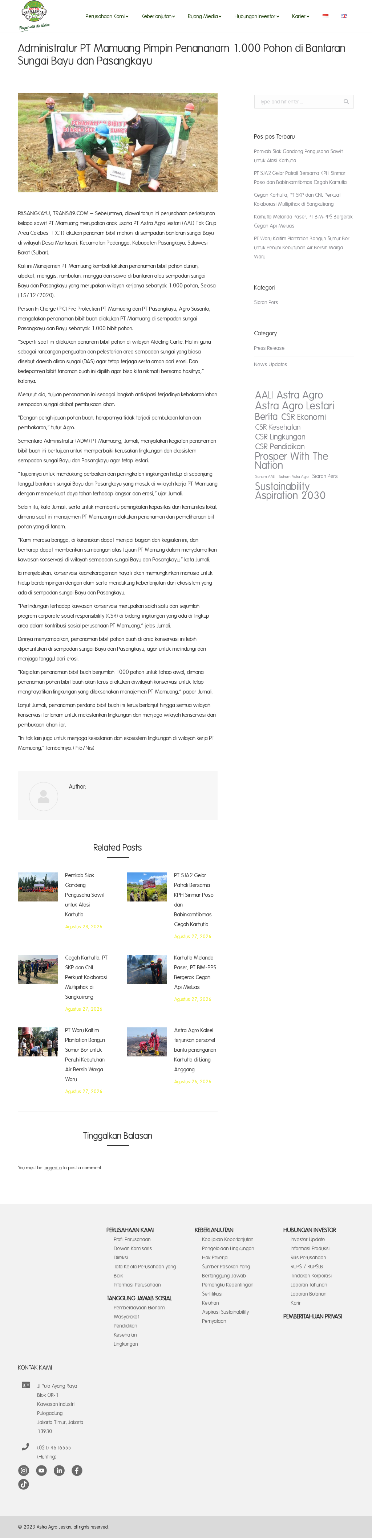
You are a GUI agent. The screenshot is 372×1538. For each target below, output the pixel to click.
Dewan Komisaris (133, 1248)
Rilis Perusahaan (308, 1257)
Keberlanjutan (214, 1230)
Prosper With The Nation (291, 461)
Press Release (269, 348)
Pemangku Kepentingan (228, 1285)
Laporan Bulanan (309, 1294)
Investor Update (308, 1239)
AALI (264, 395)
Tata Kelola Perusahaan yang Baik (145, 1271)
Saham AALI (265, 477)
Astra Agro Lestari (295, 405)
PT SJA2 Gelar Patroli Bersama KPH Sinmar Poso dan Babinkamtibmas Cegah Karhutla (194, 900)
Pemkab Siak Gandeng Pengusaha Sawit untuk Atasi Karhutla (85, 895)
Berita (266, 416)
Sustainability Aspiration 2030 (290, 491)
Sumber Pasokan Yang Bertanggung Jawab (226, 1271)
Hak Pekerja (215, 1257)
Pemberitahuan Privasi (313, 1316)
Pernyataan (214, 1321)
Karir (296, 1303)
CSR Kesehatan (278, 427)
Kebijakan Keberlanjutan (228, 1239)
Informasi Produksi (310, 1248)
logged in (53, 1167)
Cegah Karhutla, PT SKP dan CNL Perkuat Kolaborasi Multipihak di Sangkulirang (86, 977)
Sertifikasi (212, 1294)
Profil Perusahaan (132, 1239)
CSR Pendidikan (280, 447)
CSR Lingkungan (280, 437)
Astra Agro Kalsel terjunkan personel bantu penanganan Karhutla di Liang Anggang (195, 1050)
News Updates (270, 364)
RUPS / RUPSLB (307, 1266)
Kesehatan (125, 1335)
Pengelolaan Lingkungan (228, 1248)
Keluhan (210, 1303)
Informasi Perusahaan (137, 1285)
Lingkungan (126, 1344)
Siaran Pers (266, 302)
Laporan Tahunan (309, 1285)
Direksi (121, 1257)
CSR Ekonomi (304, 417)
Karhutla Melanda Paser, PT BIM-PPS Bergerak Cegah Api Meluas (195, 972)
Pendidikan (125, 1326)
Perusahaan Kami (130, 1230)
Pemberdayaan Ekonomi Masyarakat (140, 1312)
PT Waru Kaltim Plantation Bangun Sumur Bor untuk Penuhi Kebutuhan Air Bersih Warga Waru (85, 1055)
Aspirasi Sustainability (225, 1312)
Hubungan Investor (310, 1230)
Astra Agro (300, 395)
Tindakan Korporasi (311, 1276)
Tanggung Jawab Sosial (139, 1298)
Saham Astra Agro (294, 477)
